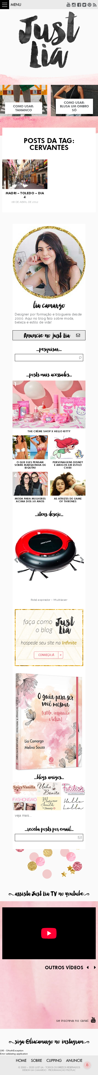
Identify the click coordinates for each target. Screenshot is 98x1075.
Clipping (54, 1060)
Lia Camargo (38, 1070)
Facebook (79, 4)
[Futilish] (73, 789)
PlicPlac (71, 1070)
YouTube (69, 4)
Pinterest (90, 4)
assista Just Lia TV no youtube (49, 894)
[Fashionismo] (25, 804)
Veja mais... (23, 815)
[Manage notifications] (87, 1065)
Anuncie (74, 1060)
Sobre (36, 1060)
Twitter (84, 4)
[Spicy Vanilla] (25, 789)
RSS (95, 4)
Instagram (74, 4)
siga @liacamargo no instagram (49, 1041)
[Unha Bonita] (49, 789)
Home (21, 1060)
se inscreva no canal (72, 1020)
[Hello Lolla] (73, 804)
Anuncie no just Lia (47, 335)
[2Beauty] (49, 804)
